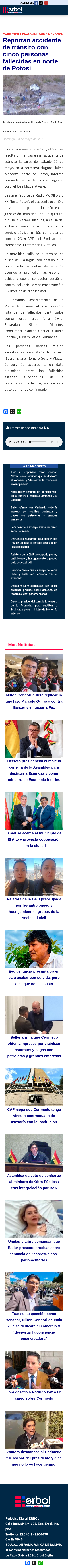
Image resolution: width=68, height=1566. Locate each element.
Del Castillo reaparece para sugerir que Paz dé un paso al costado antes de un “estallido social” (34, 542)
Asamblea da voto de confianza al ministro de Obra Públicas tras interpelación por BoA (34, 1182)
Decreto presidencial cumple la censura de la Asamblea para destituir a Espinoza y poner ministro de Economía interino (34, 607)
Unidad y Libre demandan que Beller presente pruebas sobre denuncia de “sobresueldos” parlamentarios (34, 589)
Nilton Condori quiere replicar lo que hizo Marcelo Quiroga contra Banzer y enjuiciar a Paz (34, 701)
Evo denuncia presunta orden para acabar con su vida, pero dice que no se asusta (34, 977)
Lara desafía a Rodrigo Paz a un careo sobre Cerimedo (34, 529)
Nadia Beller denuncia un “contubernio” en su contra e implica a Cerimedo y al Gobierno (34, 495)
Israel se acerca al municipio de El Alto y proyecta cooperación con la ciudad (34, 839)
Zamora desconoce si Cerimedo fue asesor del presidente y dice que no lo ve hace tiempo (34, 1458)
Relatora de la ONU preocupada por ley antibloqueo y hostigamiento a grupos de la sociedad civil (34, 558)
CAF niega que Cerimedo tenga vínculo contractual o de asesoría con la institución (34, 1116)
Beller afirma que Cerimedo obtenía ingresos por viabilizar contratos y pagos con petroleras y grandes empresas (34, 513)
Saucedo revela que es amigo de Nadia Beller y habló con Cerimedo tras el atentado (34, 574)
